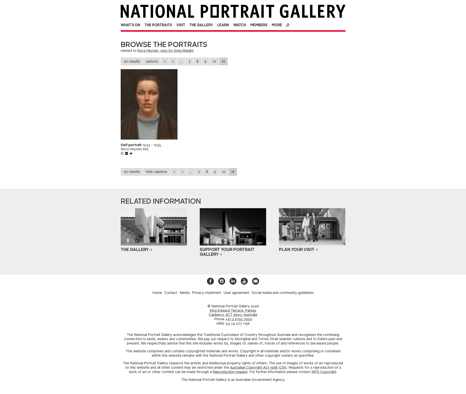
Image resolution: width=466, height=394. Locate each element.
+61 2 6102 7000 (238, 319)
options (152, 61)
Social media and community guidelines (283, 293)
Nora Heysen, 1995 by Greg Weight (165, 51)
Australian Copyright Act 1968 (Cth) (258, 367)
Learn (223, 25)
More (277, 25)
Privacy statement (206, 293)
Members (258, 25)
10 (214, 61)
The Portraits (158, 25)
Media (184, 293)
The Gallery (201, 25)
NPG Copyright (324, 372)
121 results (131, 61)
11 (223, 61)
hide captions (156, 172)
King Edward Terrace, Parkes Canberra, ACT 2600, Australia (233, 312)
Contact (170, 293)
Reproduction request (230, 372)
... (181, 61)
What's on (130, 25)
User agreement (236, 293)
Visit (180, 25)
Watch (239, 25)
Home (157, 293)
